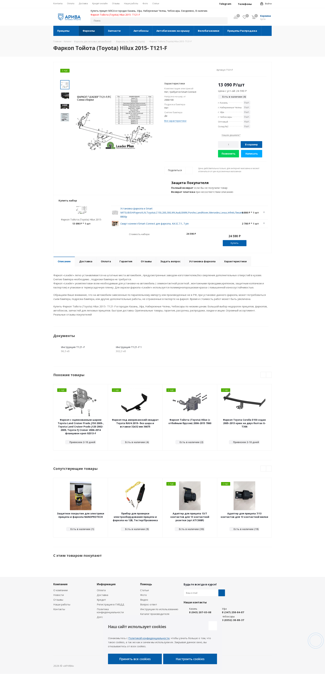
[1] (166, 69)
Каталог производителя (154, 614)
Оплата (101, 590)
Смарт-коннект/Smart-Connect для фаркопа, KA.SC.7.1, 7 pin (154, 223)
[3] (172, 69)
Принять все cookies (135, 659)
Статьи (144, 590)
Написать (251, 153)
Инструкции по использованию (159, 609)
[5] (178, 69)
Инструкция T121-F (73, 347)
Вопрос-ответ (148, 604)
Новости (58, 595)
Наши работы (61, 604)
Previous (263, 375)
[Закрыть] (213, 625)
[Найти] (223, 20)
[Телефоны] (254, 4)
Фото (143, 595)
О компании (60, 590)
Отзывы (58, 599)
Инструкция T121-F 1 (129, 347)
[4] (175, 69)
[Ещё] (266, 31)
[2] (169, 69)
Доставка (102, 595)
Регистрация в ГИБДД (110, 604)
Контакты (59, 609)
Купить (235, 242)
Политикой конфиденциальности (148, 638)
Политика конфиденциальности (110, 610)
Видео (144, 599)
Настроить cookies (190, 659)
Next (269, 375)
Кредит (101, 599)
